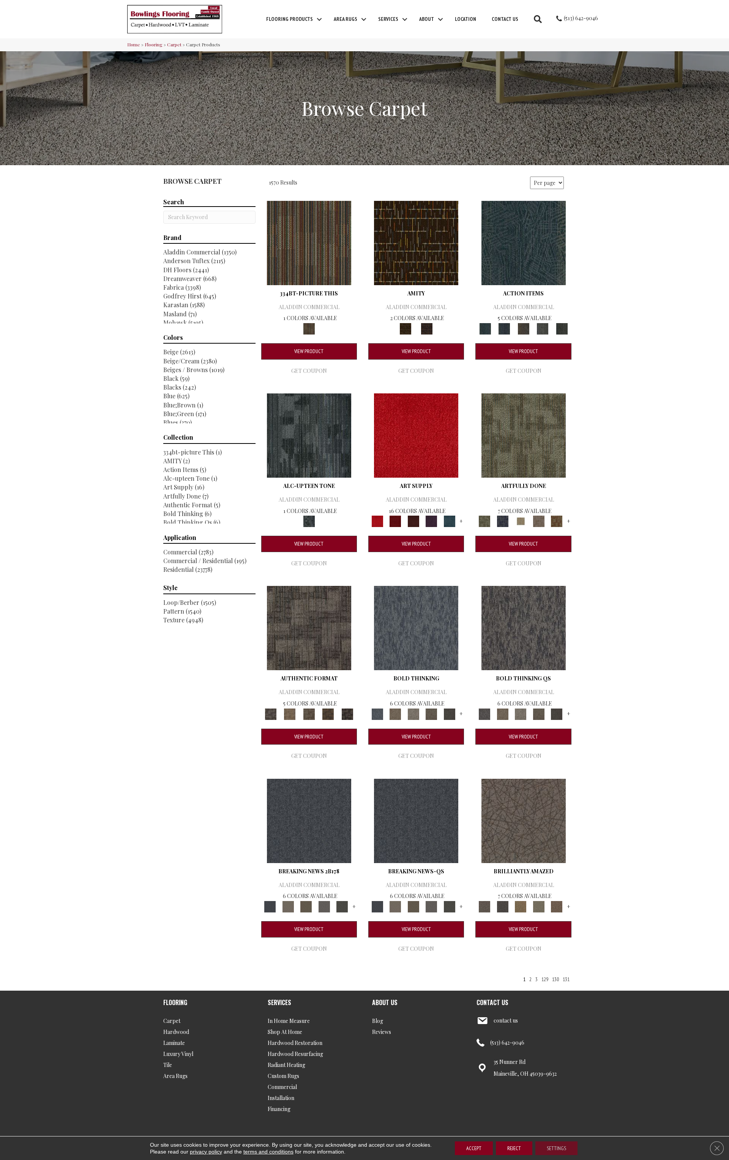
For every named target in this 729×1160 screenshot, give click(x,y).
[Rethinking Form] (328, 713)
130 (555, 979)
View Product (308, 351)
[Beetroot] (413, 521)
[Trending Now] (288, 906)
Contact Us (505, 19)
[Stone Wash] (450, 521)
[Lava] (413, 713)
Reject (514, 1148)
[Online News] (309, 820)
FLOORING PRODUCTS (289, 19)
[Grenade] (395, 713)
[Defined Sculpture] (289, 713)
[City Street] (561, 328)
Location (465, 19)
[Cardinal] (416, 434)
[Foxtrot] (309, 434)
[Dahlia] (395, 521)
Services (388, 19)
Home (133, 44)
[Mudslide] (309, 242)
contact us (506, 1020)
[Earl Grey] (542, 328)
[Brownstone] (523, 328)
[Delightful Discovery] (523, 434)
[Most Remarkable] (502, 521)
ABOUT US (385, 1002)
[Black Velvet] (426, 328)
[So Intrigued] (523, 820)
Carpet (174, 44)
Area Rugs (345, 19)
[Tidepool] (523, 242)
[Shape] (416, 627)
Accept (473, 1148)
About (426, 19)
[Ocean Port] (504, 328)
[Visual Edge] (309, 627)
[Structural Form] (347, 713)
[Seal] (450, 713)
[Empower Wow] (539, 906)
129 (544, 979)
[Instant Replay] (324, 906)
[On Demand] (342, 906)
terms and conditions (268, 1152)
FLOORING (175, 1002)
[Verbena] (431, 521)
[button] (319, 19)
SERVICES (279, 1002)
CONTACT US (492, 1002)
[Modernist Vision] (521, 521)
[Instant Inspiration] (557, 906)
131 (566, 979)
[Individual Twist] (308, 713)
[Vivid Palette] (557, 521)
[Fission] (431, 713)
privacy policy (206, 1152)
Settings (556, 1148)
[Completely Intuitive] (521, 906)
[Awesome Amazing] (539, 521)
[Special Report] (306, 906)
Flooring (154, 44)
